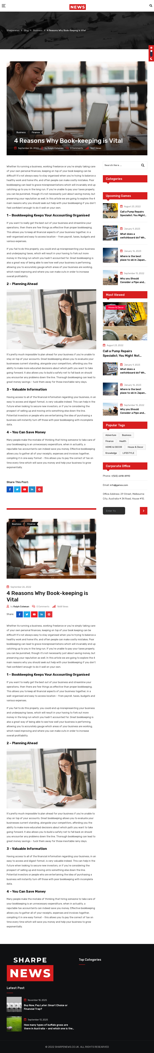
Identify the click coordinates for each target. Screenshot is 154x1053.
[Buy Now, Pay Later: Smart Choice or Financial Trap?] (14, 1004)
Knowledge (111, 453)
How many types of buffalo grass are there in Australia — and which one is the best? (48, 1028)
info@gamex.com (119, 485)
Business (126, 435)
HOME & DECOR (113, 447)
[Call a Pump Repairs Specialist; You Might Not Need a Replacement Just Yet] (110, 210)
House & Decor (135, 447)
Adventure (110, 435)
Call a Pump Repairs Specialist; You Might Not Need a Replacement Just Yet (125, 355)
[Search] (150, 5)
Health (122, 441)
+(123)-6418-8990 (120, 476)
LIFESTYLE (128, 453)
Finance (109, 441)
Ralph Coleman (55, 148)
